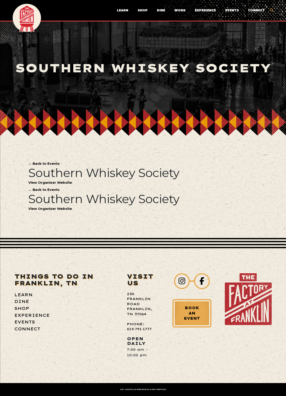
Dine (161, 10)
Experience (205, 10)
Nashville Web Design (137, 389)
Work (180, 10)
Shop (143, 10)
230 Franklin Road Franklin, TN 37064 (139, 304)
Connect (256, 10)
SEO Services (159, 389)
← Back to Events (44, 163)
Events (232, 10)
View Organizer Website (50, 182)
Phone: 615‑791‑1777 (139, 326)
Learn (122, 10)
